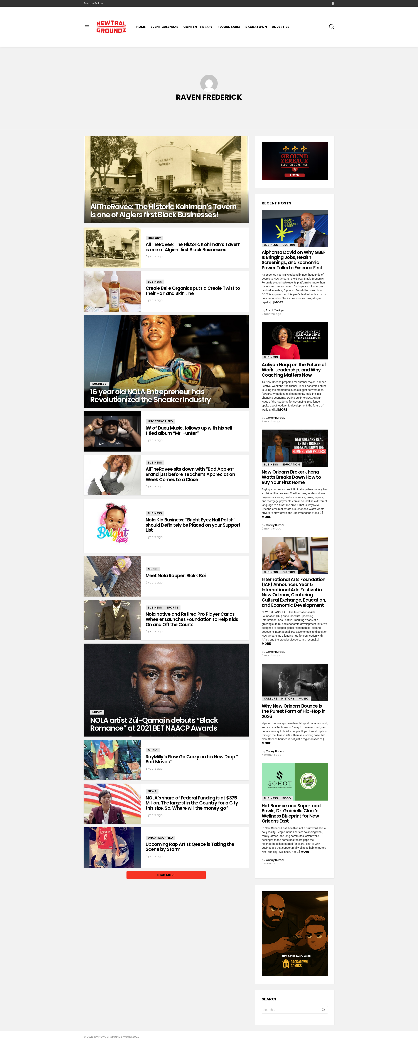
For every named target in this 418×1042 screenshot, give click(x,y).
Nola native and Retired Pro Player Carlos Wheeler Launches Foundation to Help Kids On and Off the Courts (192, 619)
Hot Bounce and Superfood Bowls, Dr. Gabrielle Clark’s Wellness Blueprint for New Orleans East (291, 813)
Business (155, 282)
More (278, 302)
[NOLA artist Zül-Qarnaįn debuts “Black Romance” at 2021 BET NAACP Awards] (166, 690)
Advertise (280, 27)
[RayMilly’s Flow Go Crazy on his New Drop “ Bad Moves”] (112, 760)
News (152, 791)
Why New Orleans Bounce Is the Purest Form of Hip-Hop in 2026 (293, 711)
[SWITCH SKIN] (332, 3)
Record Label (228, 27)
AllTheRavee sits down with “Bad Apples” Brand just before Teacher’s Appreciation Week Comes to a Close (190, 474)
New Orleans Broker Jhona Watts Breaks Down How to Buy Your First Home (291, 477)
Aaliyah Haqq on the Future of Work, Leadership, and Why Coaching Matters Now (294, 369)
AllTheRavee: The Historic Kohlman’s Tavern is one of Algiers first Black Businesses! (193, 247)
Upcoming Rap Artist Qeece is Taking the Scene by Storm (190, 847)
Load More (166, 875)
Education (291, 464)
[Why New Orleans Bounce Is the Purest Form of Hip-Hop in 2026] (295, 682)
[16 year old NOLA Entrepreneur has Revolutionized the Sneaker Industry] (166, 361)
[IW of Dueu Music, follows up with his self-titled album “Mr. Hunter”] (112, 431)
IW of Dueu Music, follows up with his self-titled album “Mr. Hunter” (190, 430)
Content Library (197, 27)
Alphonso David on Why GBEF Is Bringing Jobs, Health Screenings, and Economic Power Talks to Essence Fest (293, 260)
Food (286, 798)
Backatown (256, 27)
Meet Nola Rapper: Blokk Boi (176, 575)
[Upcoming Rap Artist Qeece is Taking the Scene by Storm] (112, 847)
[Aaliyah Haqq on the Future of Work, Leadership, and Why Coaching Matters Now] (295, 340)
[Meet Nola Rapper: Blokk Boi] (112, 576)
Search (323, 1010)
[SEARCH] (331, 26)
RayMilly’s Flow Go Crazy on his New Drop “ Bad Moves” (192, 759)
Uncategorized (160, 421)
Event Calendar (164, 27)
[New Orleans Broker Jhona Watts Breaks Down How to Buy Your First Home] (295, 448)
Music (153, 569)
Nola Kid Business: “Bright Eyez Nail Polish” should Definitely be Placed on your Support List (193, 525)
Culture (288, 245)
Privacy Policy (93, 3)
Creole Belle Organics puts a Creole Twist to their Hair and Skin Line (193, 291)
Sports (172, 607)
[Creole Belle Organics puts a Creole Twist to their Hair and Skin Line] (112, 291)
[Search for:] (295, 1010)
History (154, 238)
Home (141, 27)
